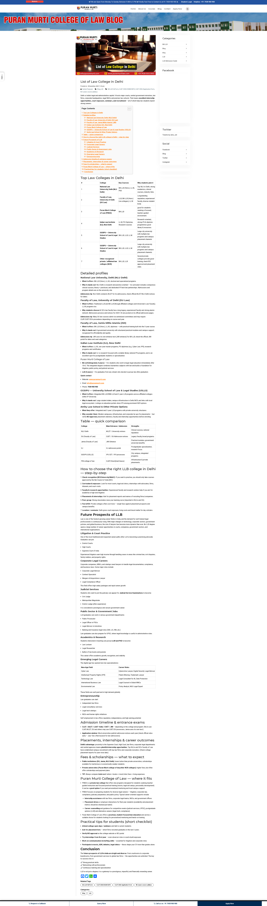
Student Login (186, 2)
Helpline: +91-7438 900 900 (204, 2)
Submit (115, 48)
